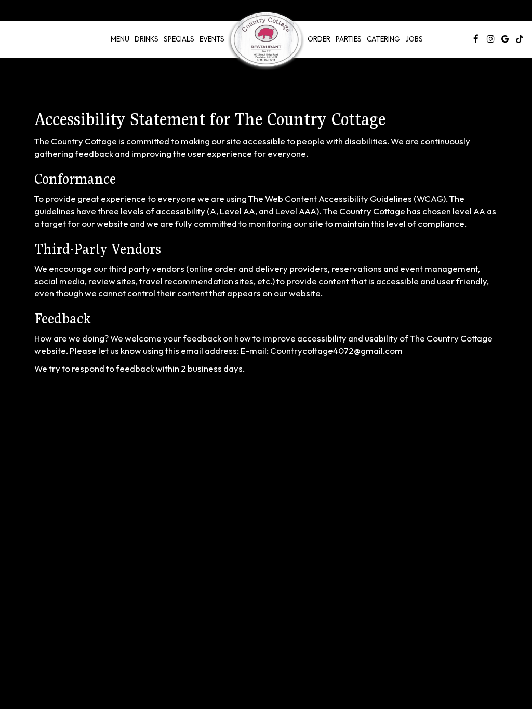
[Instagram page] (490, 39)
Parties (349, 39)
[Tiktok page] (519, 39)
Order (319, 39)
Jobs (414, 39)
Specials (179, 39)
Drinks (146, 39)
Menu (120, 39)
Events (212, 39)
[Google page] (505, 39)
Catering (383, 39)
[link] (266, 40)
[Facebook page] (476, 39)
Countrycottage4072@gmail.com (336, 350)
